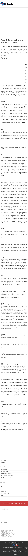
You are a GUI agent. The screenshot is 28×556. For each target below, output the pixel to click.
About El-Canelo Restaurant (6, 473)
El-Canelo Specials (4, 471)
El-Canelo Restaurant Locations (7, 475)
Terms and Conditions (5, 493)
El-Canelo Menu (4, 469)
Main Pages (3, 462)
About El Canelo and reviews (6, 477)
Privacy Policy (4, 491)
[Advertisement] (14, 23)
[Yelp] (16, 546)
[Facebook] (14, 546)
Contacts (2, 495)
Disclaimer (3, 489)
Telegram (15, 554)
